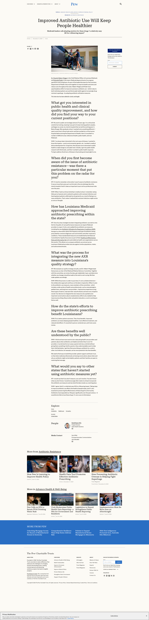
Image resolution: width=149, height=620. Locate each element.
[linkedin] (31, 49)
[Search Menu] (121, 4)
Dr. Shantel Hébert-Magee (59, 78)
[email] (35, 49)
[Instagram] (107, 576)
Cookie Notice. (70, 618)
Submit (115, 66)
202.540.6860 (75, 439)
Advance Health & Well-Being (51, 489)
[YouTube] (114, 576)
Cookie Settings (114, 615)
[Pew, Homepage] (74, 4)
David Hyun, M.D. (76, 423)
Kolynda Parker (58, 80)
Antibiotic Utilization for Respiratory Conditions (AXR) (78, 229)
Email (109, 60)
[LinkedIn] (109, 576)
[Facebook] (104, 576)
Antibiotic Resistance (50, 451)
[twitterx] (33, 49)
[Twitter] (111, 575)
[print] (38, 49)
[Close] (146, 616)
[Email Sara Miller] (72, 441)
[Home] (40, 553)
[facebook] (28, 49)
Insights (78, 557)
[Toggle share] (121, 45)
